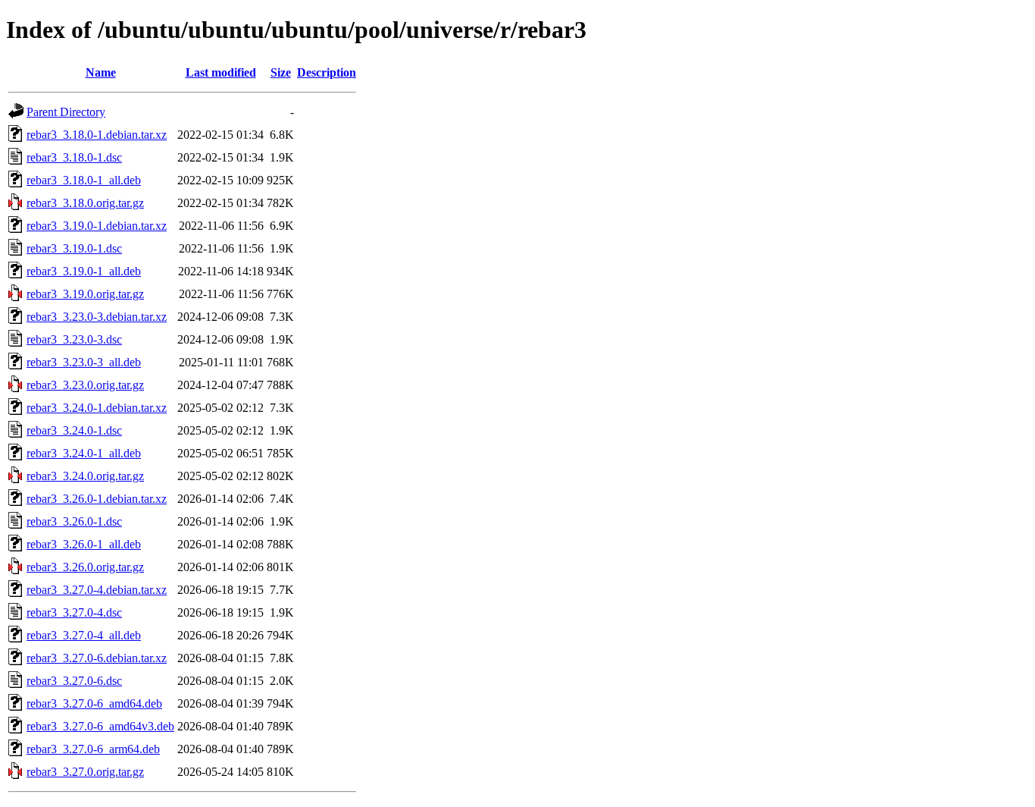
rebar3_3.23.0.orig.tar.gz (85, 384)
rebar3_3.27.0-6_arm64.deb (93, 749)
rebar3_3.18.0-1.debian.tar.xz (97, 134)
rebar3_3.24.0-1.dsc (74, 430)
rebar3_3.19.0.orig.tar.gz (85, 293)
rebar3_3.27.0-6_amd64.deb (94, 703)
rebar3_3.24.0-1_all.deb (84, 453)
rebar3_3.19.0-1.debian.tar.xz (97, 225)
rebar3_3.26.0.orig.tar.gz (85, 567)
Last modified (221, 72)
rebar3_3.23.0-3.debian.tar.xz (97, 316)
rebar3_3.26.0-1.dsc (74, 521)
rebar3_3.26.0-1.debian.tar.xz (97, 498)
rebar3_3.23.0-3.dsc (74, 339)
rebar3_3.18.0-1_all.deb (84, 180)
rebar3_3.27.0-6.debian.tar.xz (97, 658)
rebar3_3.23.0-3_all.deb (84, 362)
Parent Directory (66, 111)
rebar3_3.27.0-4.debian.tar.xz (97, 589)
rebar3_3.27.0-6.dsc (74, 680)
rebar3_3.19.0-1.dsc (74, 248)
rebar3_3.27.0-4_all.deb (84, 635)
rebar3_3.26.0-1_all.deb (84, 544)
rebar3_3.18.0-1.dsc (74, 157)
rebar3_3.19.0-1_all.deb (84, 271)
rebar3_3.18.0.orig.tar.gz (85, 202)
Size (280, 72)
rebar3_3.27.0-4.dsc (74, 612)
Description (326, 72)
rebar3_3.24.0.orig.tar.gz (85, 475)
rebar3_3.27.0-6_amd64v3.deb (100, 726)
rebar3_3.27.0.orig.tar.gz (85, 771)
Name (101, 72)
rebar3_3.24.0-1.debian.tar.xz (97, 407)
